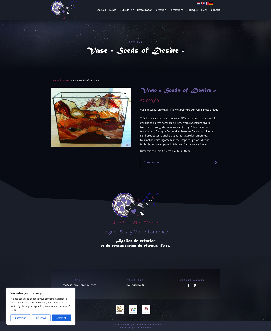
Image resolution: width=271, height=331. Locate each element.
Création (161, 10)
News (112, 10)
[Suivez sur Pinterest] (194, 285)
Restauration (144, 10)
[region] (40, 306)
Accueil (101, 10)
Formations (176, 10)
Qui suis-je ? (127, 10)
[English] (203, 3)
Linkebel (144, 327)
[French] (207, 3)
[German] (211, 3)
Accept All (61, 317)
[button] (125, 93)
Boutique (192, 10)
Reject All (41, 317)
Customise (20, 317)
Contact (215, 10)
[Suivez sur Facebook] (188, 285)
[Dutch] (199, 3)
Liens (204, 10)
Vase (66, 80)
